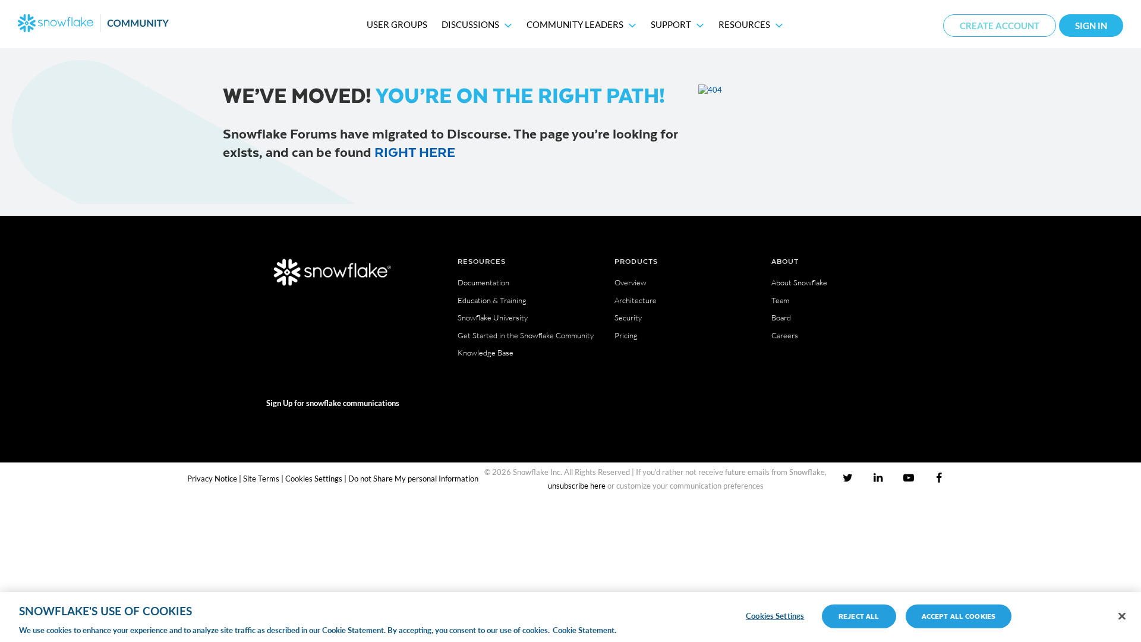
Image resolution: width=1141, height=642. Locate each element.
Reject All (859, 615)
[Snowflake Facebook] (938, 477)
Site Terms (261, 478)
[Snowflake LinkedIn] (878, 477)
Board (781, 317)
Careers (784, 335)
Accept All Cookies (958, 615)
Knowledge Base (485, 352)
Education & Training (492, 300)
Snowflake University (493, 317)
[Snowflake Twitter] (847, 477)
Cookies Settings (313, 478)
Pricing (626, 335)
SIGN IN (1091, 25)
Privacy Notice (212, 478)
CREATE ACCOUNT (999, 25)
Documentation (483, 282)
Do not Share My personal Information (413, 478)
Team (780, 300)
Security (628, 317)
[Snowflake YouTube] (908, 477)
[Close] (1122, 616)
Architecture (635, 300)
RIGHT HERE (414, 151)
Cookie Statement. (584, 629)
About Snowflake (799, 282)
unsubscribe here (577, 485)
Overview (630, 282)
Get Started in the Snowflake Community (526, 335)
